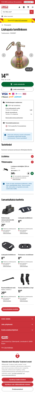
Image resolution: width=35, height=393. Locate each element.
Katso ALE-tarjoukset (21, 20)
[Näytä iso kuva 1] (17, 55)
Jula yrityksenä (6, 324)
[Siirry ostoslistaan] (24, 7)
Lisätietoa (5, 156)
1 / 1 (27, 69)
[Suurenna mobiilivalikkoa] (33, 7)
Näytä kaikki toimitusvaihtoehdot (14, 117)
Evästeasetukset (17, 389)
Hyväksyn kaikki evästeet (17, 379)
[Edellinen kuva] (4, 55)
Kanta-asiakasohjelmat (9, 330)
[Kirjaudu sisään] (19, 7)
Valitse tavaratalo (8, 16)
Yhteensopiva (6, 162)
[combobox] (17, 12)
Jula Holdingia (8, 347)
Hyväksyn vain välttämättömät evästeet (17, 384)
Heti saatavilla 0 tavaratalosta (19, 178)
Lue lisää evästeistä (17, 373)
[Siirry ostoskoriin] (28, 7)
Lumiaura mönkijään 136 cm (22, 168)
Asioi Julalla (5, 319)
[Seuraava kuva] (31, 55)
